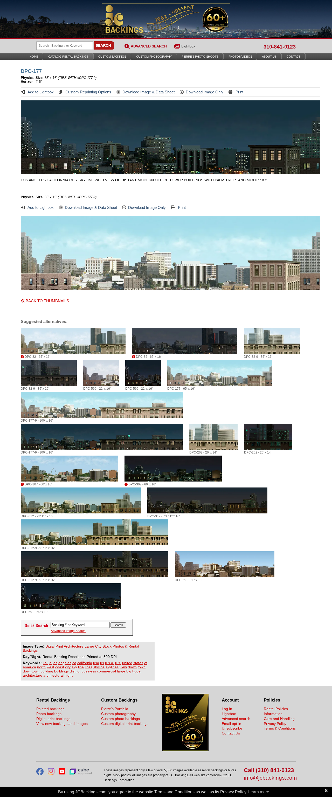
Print (238, 92)
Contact (293, 56)
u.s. (118, 663)
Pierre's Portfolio (114, 709)
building (46, 671)
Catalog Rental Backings (68, 56)
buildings (61, 671)
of (145, 663)
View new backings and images (62, 724)
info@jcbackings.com (270, 777)
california (84, 663)
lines (88, 667)
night (69, 675)
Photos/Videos (240, 56)
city (68, 667)
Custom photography (118, 714)
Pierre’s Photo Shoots (200, 56)
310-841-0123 (280, 47)
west (50, 667)
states (138, 663)
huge (136, 671)
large (121, 671)
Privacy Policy (275, 724)
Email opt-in (231, 724)
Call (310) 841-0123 (269, 770)
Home (34, 56)
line (81, 667)
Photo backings (48, 714)
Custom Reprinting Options (87, 92)
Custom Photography (154, 56)
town (142, 667)
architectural (53, 675)
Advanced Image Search (68, 631)
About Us (269, 56)
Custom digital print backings (124, 724)
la (50, 663)
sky (74, 667)
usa (96, 663)
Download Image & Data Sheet (148, 92)
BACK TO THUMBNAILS (47, 301)
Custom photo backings (120, 719)
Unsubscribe (232, 728)
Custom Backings (112, 56)
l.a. (45, 663)
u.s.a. (109, 663)
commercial (106, 671)
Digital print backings (53, 719)
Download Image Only (204, 92)
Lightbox (188, 46)
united (127, 663)
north (41, 667)
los (55, 663)
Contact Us (231, 733)
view (123, 667)
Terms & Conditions (280, 728)
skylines (112, 667)
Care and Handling (279, 719)
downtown (31, 671)
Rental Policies (276, 709)
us (102, 663)
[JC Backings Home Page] (185, 750)
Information (273, 714)
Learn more (258, 792)
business (88, 671)
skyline (99, 667)
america (29, 667)
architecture (32, 675)
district (75, 671)
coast (59, 667)
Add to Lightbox (40, 92)
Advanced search (236, 719)
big (128, 671)
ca (74, 663)
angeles (64, 663)
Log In (227, 709)
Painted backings (50, 709)
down (132, 667)
